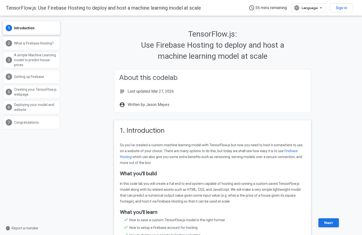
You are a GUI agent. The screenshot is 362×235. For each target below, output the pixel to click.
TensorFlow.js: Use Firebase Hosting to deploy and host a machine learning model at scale (103, 8)
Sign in (341, 8)
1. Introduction (142, 130)
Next (328, 222)
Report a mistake (21, 228)
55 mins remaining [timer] (268, 8)
